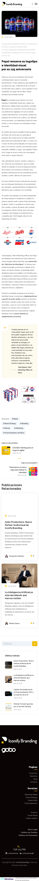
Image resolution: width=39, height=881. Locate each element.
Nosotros (33, 776)
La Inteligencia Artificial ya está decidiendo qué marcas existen (23, 677)
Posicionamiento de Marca (14, 433)
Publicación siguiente (29, 463)
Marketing (19, 428)
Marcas (7, 428)
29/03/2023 (8, 37)
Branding (25, 423)
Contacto (33, 782)
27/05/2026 (12, 516)
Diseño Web (32, 800)
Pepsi (4, 100)
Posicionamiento (30, 803)
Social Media (32, 815)
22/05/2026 (12, 586)
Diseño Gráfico (31, 818)
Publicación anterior (10, 443)
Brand (16, 419)
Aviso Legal (32, 830)
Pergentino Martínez (16, 556)
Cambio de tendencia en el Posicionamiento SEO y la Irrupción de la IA (24, 692)
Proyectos (33, 773)
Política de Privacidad (28, 835)
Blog (35, 779)
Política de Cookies (29, 832)
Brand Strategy (10, 423)
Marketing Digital (31, 795)
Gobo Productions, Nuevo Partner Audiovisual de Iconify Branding (24, 663)
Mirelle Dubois (14, 623)
